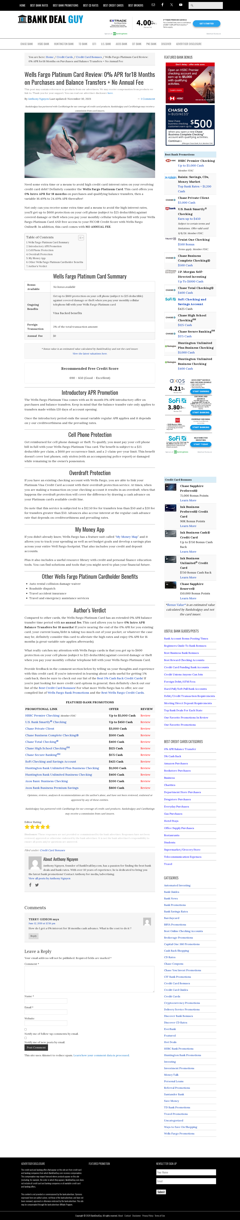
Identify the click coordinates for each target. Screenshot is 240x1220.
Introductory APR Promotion (45, 246)
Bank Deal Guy (50, 19)
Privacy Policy (147, 1215)
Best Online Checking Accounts (183, 931)
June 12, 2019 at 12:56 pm (42, 923)
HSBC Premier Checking (42, 715)
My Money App (37, 258)
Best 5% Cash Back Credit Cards (120, 678)
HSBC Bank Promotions (178, 1048)
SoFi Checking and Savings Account (50, 761)
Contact (127, 1215)
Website (29, 1018)
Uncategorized (173, 1120)
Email (28, 1007)
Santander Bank (174, 1094)
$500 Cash (185, 265)
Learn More (188, 500)
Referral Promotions (177, 1087)
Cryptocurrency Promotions (182, 1003)
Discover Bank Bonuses (178, 1016)
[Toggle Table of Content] (79, 237)
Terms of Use (160, 1215)
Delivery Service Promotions (182, 1009)
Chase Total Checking (41, 742)
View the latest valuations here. (89, 353)
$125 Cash (185, 325)
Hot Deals (170, 1042)
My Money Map (127, 537)
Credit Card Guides (176, 989)
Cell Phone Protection (40, 250)
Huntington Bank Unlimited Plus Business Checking (62, 768)
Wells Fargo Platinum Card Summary (48, 242)
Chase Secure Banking (42, 755)
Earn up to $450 (189, 219)
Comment (31, 963)
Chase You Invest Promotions (182, 970)
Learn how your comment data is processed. (101, 1055)
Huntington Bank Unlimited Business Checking (58, 774)
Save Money (171, 1100)
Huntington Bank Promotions (182, 1055)
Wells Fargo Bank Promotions (68, 692)
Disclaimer (136, 1215)
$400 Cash (185, 293)
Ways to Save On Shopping (180, 1127)
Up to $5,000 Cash (191, 165)
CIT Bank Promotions (177, 976)
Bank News (171, 898)
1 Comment (148, 98)
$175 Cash (185, 336)
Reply (34, 935)
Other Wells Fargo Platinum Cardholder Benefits (56, 262)
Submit (161, 1192)
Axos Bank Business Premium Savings (52, 788)
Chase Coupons (173, 963)
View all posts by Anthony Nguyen (49, 878)
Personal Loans (174, 1081)
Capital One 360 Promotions (182, 944)
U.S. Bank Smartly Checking (45, 722)
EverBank (170, 1029)
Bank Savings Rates (176, 911)
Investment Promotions (179, 1068)
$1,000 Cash (186, 352)
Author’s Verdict (37, 266)
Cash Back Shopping (176, 950)
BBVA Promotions (175, 924)
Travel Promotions (176, 1114)
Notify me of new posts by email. (44, 1042)
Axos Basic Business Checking (46, 781)
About (120, 1215)
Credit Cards (172, 996)
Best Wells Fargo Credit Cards (122, 692)
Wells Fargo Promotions (179, 1133)
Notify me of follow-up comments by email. (51, 1033)
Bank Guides (171, 891)
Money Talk (171, 1074)
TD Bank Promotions (177, 1107)
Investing (170, 1061)
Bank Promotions (175, 905)
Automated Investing (177, 885)
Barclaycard (171, 918)
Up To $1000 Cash (190, 281)
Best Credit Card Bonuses (57, 688)
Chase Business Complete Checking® (52, 735)
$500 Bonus (186, 244)
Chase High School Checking (47, 748)
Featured (170, 1035)
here (110, 93)
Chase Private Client (39, 728)
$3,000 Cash (186, 202)
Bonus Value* (176, 605)
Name (29, 996)
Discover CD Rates (175, 1022)
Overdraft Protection (41, 254)
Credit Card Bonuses (52, 850)
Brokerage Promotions (178, 937)
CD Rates (170, 957)
